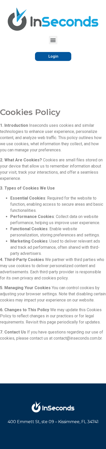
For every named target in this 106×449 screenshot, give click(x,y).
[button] (53, 40)
